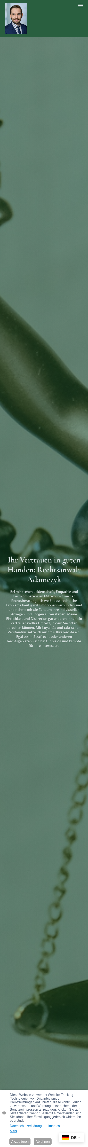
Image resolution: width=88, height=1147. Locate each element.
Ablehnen (43, 1141)
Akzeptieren (20, 1141)
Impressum (56, 1126)
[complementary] (71, 1138)
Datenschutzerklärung (26, 1126)
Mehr (13, 1131)
